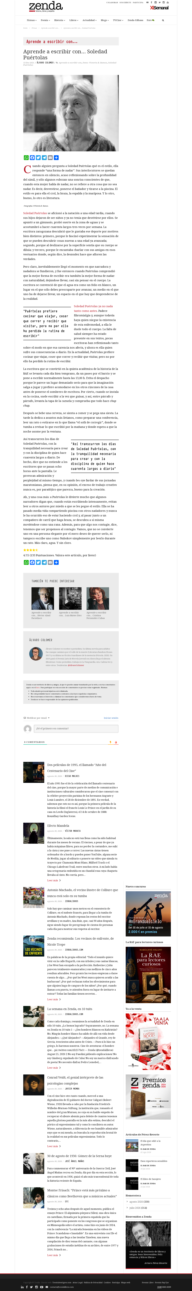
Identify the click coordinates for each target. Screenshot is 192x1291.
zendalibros (71, 901)
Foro (149, 20)
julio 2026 (135, 1207)
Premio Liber (148, 1282)
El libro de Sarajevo (151, 1179)
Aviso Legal (77, 1282)
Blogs (104, 20)
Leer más (52, 880)
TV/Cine (117, 20)
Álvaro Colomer (45, 62)
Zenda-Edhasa (135, 20)
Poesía (44, 20)
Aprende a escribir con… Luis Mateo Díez (70, 614)
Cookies (107, 1282)
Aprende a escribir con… (50, 28)
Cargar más (71, 1266)
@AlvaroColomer (76, 665)
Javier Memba (72, 1088)
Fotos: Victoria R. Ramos (95, 62)
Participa (116, 1282)
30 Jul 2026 (145, 1169)
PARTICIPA (138, 2)
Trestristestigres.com (61, 1282)
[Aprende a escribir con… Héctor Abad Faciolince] (43, 598)
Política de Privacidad (93, 1282)
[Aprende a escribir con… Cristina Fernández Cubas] (98, 598)
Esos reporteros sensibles (154, 1161)
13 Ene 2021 (28, 62)
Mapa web (125, 1282)
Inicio (25, 28)
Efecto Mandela (58, 826)
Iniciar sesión (110, 717)
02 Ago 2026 (146, 1152)
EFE (67, 1201)
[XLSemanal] (159, 7)
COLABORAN (112, 2)
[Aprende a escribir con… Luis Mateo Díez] (70, 598)
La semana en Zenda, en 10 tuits (69, 1009)
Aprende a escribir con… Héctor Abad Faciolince (41, 615)
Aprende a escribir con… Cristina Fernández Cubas (96, 615)
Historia (58, 20)
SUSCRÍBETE (125, 2)
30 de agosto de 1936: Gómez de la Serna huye (79, 1156)
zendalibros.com (74, 949)
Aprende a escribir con (70, 62)
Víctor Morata (73, 830)
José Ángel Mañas (74, 1161)
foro (38, 687)
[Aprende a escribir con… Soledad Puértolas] (71, 113)
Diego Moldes (72, 776)
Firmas (31, 20)
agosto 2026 (136, 1201)
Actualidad (89, 20)
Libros (72, 20)
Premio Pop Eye (162, 1282)
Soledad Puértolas (35, 213)
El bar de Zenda (148, 1149)
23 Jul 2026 (145, 1187)
